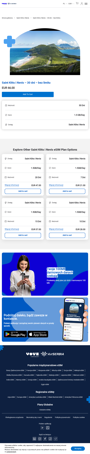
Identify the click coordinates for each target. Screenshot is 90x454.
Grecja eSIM (32, 380)
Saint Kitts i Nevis (23, 18)
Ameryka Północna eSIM (73, 397)
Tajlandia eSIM (41, 375)
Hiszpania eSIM (43, 370)
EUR (70, 4)
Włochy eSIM (56, 370)
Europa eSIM (21, 397)
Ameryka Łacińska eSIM (37, 397)
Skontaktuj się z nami (34, 417)
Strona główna (7, 18)
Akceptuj (77, 448)
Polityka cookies (79, 417)
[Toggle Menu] (86, 4)
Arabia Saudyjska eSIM (47, 380)
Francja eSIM (31, 370)
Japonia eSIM (66, 375)
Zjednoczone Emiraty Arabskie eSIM (71, 380)
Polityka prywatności (62, 417)
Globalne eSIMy (45, 410)
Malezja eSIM (54, 375)
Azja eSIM (11, 397)
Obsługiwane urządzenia (14, 417)
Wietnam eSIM (78, 375)
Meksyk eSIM (79, 370)
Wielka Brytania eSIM (14, 375)
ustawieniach (11, 452)
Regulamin (48, 417)
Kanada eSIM (29, 375)
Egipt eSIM (45, 384)
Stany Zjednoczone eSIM (15, 370)
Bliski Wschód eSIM (55, 397)
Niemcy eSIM (21, 380)
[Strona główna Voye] (9, 3)
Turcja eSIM (68, 370)
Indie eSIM (10, 380)
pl (64, 4)
